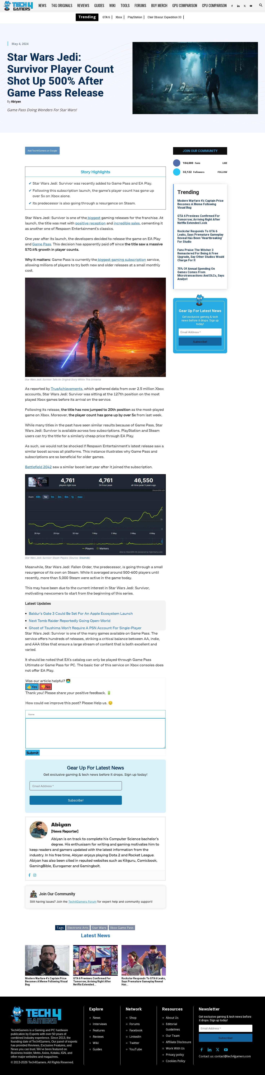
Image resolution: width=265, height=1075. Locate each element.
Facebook (135, 1030)
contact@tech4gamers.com (233, 1056)
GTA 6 (106, 17)
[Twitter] (244, 5)
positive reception (90, 223)
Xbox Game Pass (122, 928)
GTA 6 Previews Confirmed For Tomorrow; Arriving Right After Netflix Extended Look (198, 219)
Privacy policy (175, 1055)
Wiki (112, 5)
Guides (99, 5)
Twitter (134, 1043)
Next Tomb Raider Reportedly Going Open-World (69, 620)
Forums (140, 5)
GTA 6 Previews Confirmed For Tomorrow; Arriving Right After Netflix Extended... (92, 981)
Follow (222, 172)
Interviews (100, 1024)
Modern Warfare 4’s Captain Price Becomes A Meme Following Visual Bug (46, 981)
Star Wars (99, 928)
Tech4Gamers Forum (82, 901)
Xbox (119, 17)
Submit (32, 752)
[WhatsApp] (115, 150)
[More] (132, 150)
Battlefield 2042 (38, 467)
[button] (260, 6)
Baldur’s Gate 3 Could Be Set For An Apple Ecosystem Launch (81, 613)
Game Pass (41, 244)
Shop (132, 1018)
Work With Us (175, 1048)
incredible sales (127, 223)
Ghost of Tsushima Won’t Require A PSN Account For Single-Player (85, 628)
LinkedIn (135, 1037)
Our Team (173, 1036)
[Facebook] (232, 5)
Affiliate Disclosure (178, 1042)
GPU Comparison (184, 5)
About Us (172, 1018)
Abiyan (16, 101)
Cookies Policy (175, 1061)
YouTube (135, 1049)
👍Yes (32, 687)
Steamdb (84, 557)
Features (99, 1030)
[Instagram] (34, 875)
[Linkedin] (238, 5)
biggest (93, 217)
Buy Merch (159, 5)
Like (224, 163)
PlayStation (135, 17)
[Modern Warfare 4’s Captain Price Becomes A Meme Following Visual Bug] (47, 960)
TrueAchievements (66, 388)
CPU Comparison (214, 5)
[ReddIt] (123, 150)
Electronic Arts (78, 928)
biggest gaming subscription (121, 259)
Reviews (83, 5)
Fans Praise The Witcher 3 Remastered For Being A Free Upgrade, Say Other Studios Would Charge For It (200, 255)
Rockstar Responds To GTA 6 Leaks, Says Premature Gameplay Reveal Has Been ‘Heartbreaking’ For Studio (200, 236)
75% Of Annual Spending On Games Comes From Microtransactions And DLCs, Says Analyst (200, 274)
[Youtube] (251, 5)
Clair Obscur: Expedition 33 (165, 17)
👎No (45, 687)
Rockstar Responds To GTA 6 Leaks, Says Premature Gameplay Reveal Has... (144, 981)
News (42, 5)
